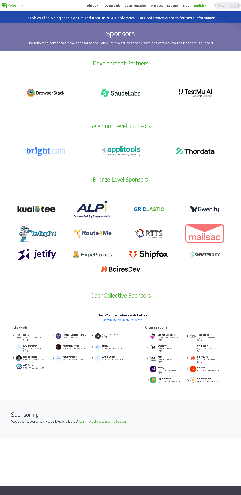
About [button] (91, 5)
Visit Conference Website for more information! (176, 18)
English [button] (199, 5)
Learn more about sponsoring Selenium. (103, 421)
